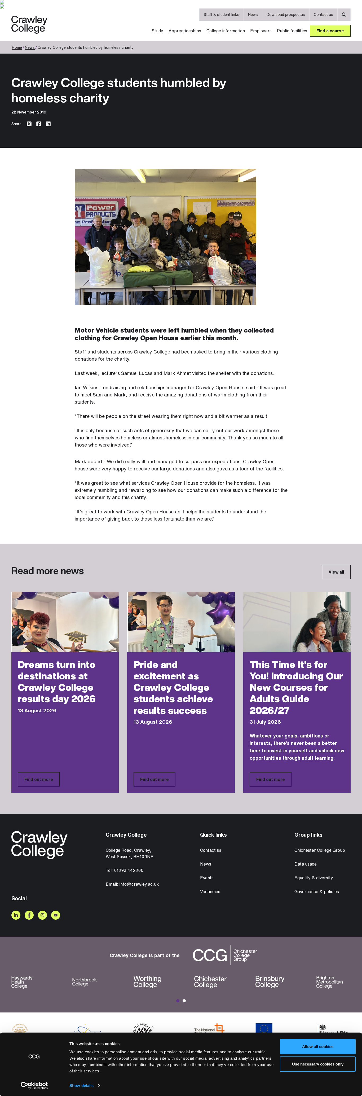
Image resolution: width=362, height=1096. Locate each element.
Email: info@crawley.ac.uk (132, 884)
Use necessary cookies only (317, 1064)
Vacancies (210, 891)
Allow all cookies (317, 1046)
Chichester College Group (319, 850)
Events (207, 878)
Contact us (323, 14)
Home (17, 47)
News (253, 14)
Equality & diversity (313, 878)
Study (157, 31)
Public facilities (292, 31)
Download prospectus (286, 14)
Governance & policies (316, 891)
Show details (81, 1085)
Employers (261, 31)
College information (225, 31)
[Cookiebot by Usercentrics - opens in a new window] (34, 1086)
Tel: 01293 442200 (124, 870)
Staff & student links (221, 14)
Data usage (305, 864)
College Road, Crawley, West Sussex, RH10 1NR (129, 853)
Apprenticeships (185, 31)
